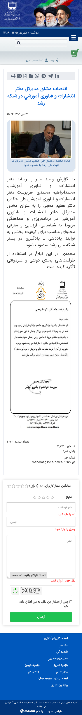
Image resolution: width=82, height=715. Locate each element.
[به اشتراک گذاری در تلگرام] (50, 76)
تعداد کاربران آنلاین (56, 638)
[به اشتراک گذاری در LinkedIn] (57, 76)
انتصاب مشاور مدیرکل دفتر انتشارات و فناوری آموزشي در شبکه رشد (41, 96)
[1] (35, 498)
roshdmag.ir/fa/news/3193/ (51, 462)
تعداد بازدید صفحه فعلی (53, 678)
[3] (43, 498)
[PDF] (25, 76)
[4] (48, 498)
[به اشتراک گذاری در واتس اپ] (36, 76)
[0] (9, 486)
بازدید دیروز (32, 665)
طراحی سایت (54, 711)
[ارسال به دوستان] (19, 76)
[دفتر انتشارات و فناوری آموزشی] (12, 11)
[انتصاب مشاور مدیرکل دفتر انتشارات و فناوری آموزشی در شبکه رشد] (41, 139)
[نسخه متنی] (13, 76)
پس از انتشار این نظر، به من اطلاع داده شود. (43, 604)
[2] (39, 498)
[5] (52, 498)
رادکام (39, 711)
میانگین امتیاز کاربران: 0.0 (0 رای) (50, 486)
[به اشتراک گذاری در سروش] (43, 76)
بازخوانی (15, 589)
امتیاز (69, 497)
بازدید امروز (61, 665)
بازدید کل (62, 651)
